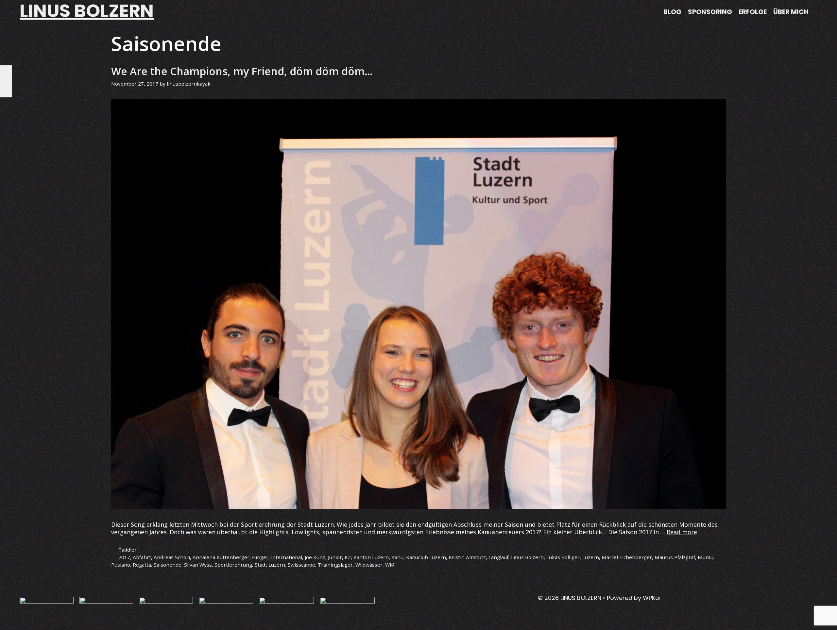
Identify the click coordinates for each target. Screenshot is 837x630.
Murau (705, 557)
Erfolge (753, 11)
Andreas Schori (172, 557)
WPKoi (651, 598)
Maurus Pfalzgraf (675, 557)
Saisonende (167, 564)
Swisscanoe (301, 564)
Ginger (260, 557)
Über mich (791, 11)
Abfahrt (142, 557)
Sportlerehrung (233, 564)
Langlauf (498, 557)
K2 (348, 557)
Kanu (397, 557)
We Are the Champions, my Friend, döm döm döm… (242, 71)
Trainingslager (335, 564)
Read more (682, 532)
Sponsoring (710, 11)
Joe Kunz (315, 557)
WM (390, 564)
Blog (672, 11)
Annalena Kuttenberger (221, 557)
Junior (335, 557)
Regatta (142, 564)
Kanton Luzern (371, 557)
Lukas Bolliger (563, 557)
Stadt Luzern (270, 564)
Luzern (590, 557)
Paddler (127, 549)
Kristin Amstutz (467, 557)
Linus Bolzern (527, 557)
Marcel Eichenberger (627, 557)
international (286, 557)
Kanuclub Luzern (426, 557)
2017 (124, 557)
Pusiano (120, 564)
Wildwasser (369, 564)
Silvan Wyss (198, 564)
